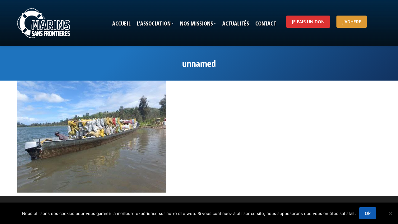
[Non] (390, 213)
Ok (368, 213)
